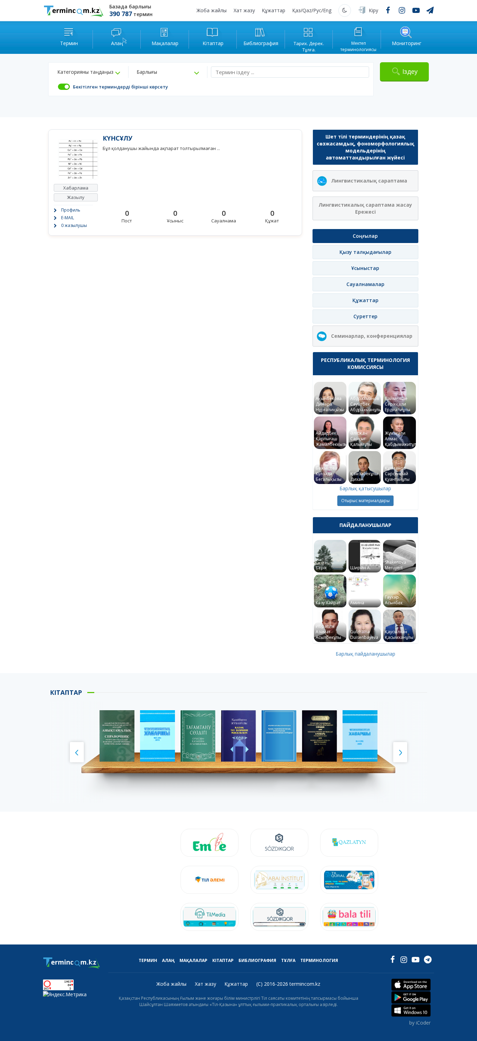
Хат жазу (244, 10)
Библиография (257, 960)
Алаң (168, 960)
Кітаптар (223, 960)
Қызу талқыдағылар (365, 252)
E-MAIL (67, 218)
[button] (89, 72)
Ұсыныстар (365, 268)
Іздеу (410, 71)
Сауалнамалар (365, 284)
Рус (317, 10)
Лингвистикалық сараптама (369, 180)
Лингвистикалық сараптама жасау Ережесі (365, 208)
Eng (327, 10)
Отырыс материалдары (365, 501)
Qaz (306, 10)
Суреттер (365, 316)
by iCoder (420, 1022)
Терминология (319, 960)
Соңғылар (365, 236)
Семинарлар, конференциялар (371, 336)
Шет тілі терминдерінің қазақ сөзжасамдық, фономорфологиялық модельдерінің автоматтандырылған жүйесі (365, 147)
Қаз (296, 10)
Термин (148, 960)
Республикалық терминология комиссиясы (365, 363)
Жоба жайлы (212, 10)
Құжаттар (273, 10)
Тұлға (288, 960)
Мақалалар (193, 960)
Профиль (70, 210)
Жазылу (76, 197)
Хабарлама (75, 188)
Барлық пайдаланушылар (365, 653)
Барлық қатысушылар (365, 488)
